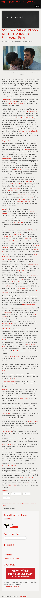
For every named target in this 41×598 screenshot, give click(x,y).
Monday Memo (8, 503)
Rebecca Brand (7, 431)
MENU (37, 6)
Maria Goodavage (8, 444)
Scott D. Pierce (30, 230)
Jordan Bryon (13, 439)
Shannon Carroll (7, 323)
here (35, 97)
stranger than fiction (25, 503)
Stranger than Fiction (18, 2)
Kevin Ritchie (29, 181)
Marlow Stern (12, 190)
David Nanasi (6, 340)
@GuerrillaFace (12, 485)
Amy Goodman (21, 195)
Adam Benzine (6, 99)
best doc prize (18, 351)
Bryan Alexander (11, 101)
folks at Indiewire (31, 111)
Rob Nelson (9, 286)
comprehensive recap (16, 103)
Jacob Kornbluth (10, 241)
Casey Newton (7, 236)
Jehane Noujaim (28, 197)
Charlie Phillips (33, 421)
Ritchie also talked (16, 184)
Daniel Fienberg (18, 234)
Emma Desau (6, 312)
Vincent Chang (23, 398)
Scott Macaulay (18, 222)
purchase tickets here (29, 305)
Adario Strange (28, 239)
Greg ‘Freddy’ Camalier (12, 188)
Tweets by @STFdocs (11, 558)
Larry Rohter (6, 413)
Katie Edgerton (7, 259)
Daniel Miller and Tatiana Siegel (26, 118)
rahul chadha (16, 503)
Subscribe (8, 519)
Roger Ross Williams (14, 356)
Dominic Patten (19, 169)
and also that (21, 163)
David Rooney (33, 264)
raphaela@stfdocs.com (11, 586)
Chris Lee (27, 150)
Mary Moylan (12, 406)
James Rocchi (20, 218)
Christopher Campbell (23, 201)
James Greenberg (16, 281)
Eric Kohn (5, 209)
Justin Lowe (32, 275)
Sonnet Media (23, 596)
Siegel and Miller (7, 141)
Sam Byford (6, 389)
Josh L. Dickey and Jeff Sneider (28, 131)
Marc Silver (22, 199)
